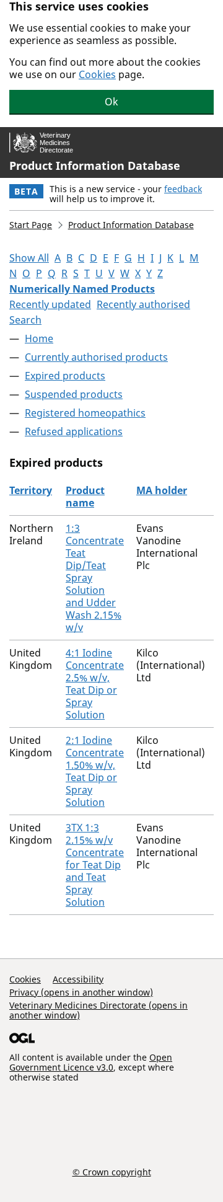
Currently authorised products (96, 357)
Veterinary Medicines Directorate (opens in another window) (98, 1010)
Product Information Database (94, 165)
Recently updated (50, 304)
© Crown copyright (111, 1171)
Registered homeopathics (85, 413)
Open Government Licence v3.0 (90, 1062)
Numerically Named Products (82, 289)
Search (25, 320)
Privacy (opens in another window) (81, 992)
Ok (111, 101)
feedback (183, 189)
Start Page (30, 225)
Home (39, 338)
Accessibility (78, 979)
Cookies (97, 74)
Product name (85, 497)
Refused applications (74, 431)
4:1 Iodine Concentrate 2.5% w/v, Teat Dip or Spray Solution (95, 684)
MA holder (161, 490)
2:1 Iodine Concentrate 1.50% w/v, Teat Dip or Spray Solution (95, 771)
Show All (29, 258)
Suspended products (74, 394)
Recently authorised (143, 304)
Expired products (65, 375)
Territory (30, 490)
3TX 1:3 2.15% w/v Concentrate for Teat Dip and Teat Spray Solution (95, 865)
